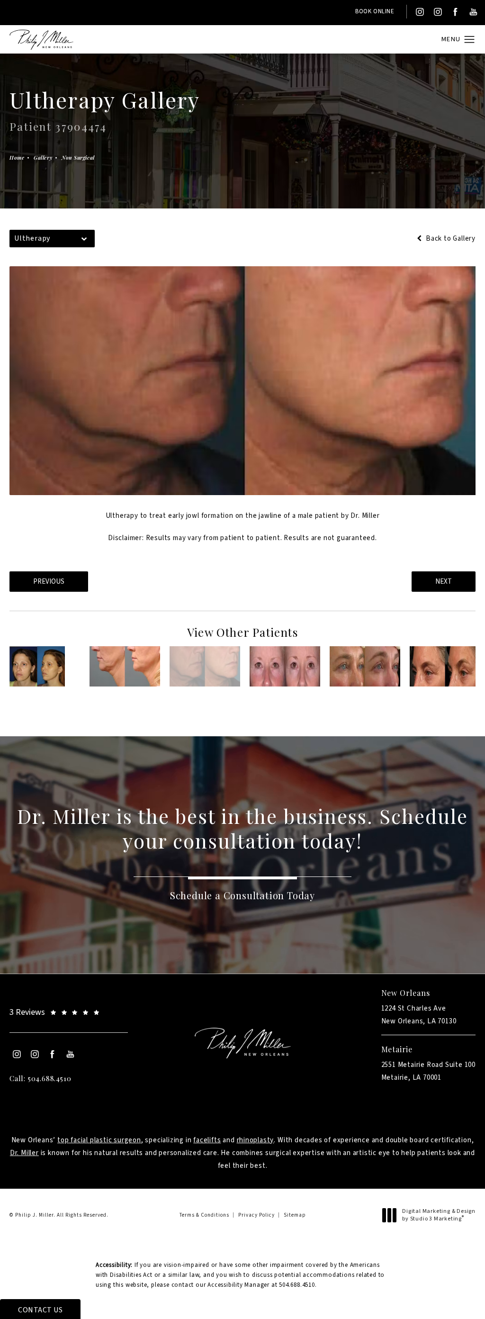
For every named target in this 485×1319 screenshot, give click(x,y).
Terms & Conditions (204, 1215)
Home (16, 157)
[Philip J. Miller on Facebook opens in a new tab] (455, 12)
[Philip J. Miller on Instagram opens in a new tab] (419, 12)
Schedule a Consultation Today (242, 895)
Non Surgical (78, 157)
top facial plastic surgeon (99, 1140)
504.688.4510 (297, 1285)
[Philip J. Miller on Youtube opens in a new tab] (474, 12)
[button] (470, 40)
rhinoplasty (255, 1140)
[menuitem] (419, 12)
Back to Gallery (450, 238)
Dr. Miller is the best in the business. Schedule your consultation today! (242, 828)
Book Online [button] (375, 11)
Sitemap (295, 1215)
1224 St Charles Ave (419, 1014)
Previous (48, 582)
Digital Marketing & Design (439, 1215)
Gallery (43, 157)
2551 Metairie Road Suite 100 (428, 1071)
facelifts (207, 1140)
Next (443, 582)
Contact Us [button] (40, 1310)
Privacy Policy (256, 1215)
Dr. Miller (24, 1153)
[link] (68, 1012)
